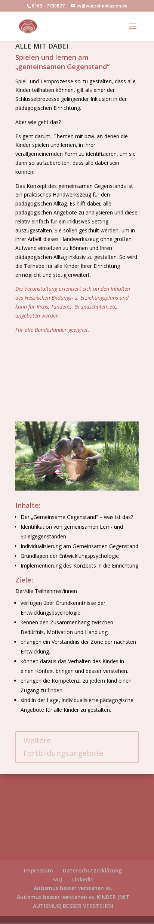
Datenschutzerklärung (92, 870)
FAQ (57, 879)
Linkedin (83, 879)
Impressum (38, 870)
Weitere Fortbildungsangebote (63, 746)
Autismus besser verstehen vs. (73, 887)
